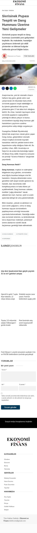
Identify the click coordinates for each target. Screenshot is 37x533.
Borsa (5, 29)
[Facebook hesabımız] (6, 529)
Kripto (5, 34)
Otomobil (6, 46)
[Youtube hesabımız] (23, 529)
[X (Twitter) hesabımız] (12, 529)
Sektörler (7, 38)
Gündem (6, 17)
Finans (5, 25)
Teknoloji (7, 42)
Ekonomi (6, 21)
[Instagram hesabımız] (17, 529)
